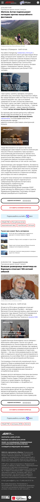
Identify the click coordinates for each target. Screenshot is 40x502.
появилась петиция (25, 53)
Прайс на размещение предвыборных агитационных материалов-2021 (16, 443)
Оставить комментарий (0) (20, 208)
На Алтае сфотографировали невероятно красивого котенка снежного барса (21, 234)
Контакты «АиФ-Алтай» (10, 437)
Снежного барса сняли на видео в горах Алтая (22, 239)
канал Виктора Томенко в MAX (11, 300)
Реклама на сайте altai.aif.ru (13, 440)
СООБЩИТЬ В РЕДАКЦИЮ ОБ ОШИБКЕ (15, 447)
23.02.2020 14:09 (6, 7)
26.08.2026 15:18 (6, 262)
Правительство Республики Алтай (13, 46)
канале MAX (33, 317)
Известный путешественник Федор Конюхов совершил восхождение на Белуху (22, 246)
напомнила (5, 118)
